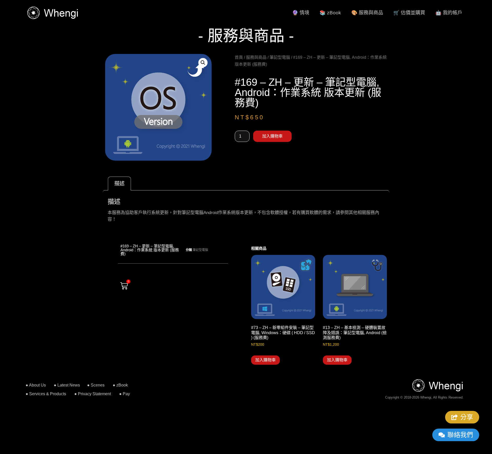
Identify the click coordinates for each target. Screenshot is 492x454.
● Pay (124, 394)
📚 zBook (330, 12)
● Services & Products (46, 394)
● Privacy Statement (92, 394)
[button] (203, 62)
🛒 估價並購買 (409, 12)
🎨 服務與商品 (367, 12)
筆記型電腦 (280, 57)
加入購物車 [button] (265, 360)
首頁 (239, 57)
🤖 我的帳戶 (448, 12)
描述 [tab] (119, 183)
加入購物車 (272, 136)
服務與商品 (256, 57)
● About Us (36, 385)
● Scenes (96, 385)
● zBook (120, 385)
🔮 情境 (300, 12)
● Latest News (67, 385)
